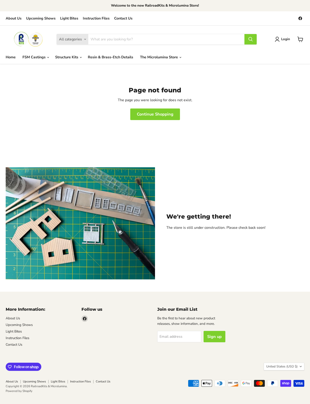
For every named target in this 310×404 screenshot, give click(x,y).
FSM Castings (34, 57)
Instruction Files (96, 18)
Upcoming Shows (41, 18)
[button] (283, 39)
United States (282, 366)
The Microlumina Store (159, 57)
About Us (14, 18)
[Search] (250, 39)
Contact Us (123, 18)
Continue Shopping (155, 114)
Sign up (214, 336)
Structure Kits (67, 57)
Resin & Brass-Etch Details (110, 57)
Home (11, 57)
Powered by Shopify (19, 391)
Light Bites (69, 18)
